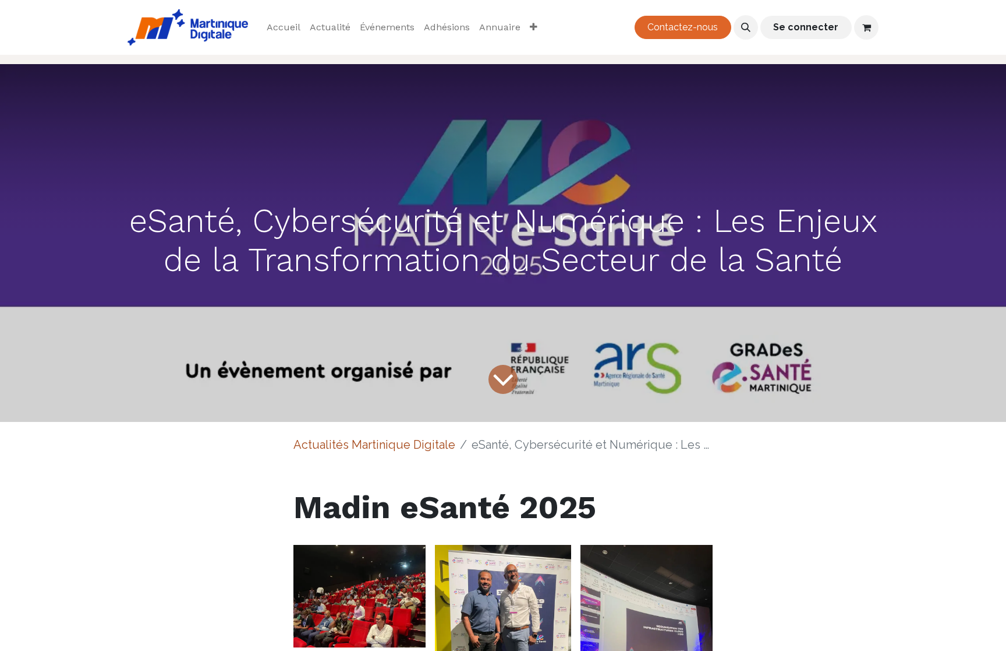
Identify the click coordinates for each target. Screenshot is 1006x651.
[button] (746, 27)
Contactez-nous (682, 27)
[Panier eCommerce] (866, 27)
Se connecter (805, 27)
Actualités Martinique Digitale (374, 445)
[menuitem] (283, 27)
